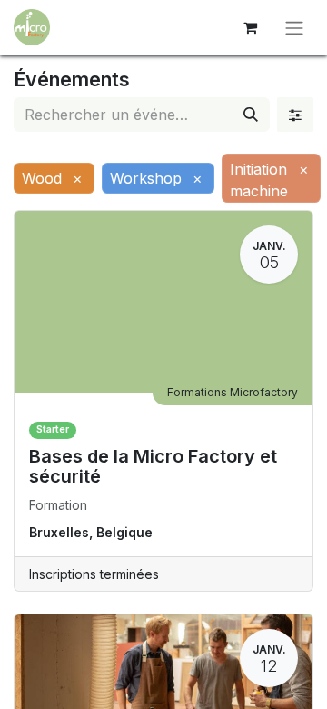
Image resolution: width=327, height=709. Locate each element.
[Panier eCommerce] (250, 27)
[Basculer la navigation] (294, 27)
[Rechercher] (251, 114)
